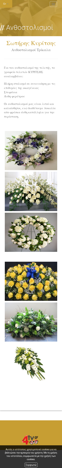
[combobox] (6, 4)
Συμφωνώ (31, 465)
